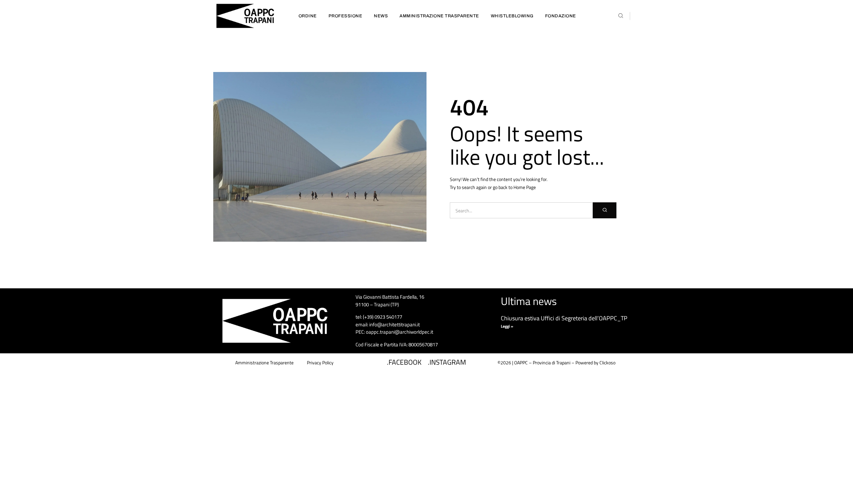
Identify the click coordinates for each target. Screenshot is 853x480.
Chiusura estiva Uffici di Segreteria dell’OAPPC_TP (564, 318)
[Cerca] (604, 210)
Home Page (524, 187)
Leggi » (507, 326)
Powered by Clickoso (595, 362)
